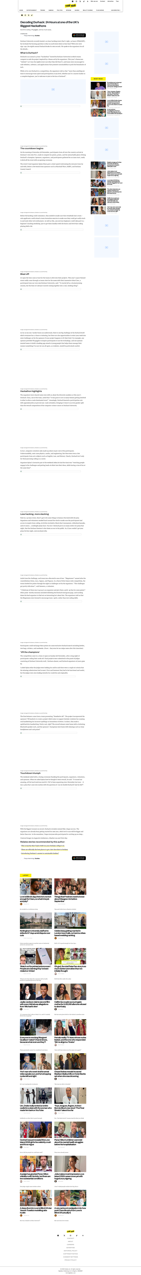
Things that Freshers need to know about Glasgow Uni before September (69, 899)
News (21, 10)
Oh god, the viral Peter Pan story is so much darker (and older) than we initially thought (70, 968)
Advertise (111, 1)
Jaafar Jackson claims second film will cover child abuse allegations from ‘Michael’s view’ (35, 1004)
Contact (102, 1)
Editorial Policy (70, 1251)
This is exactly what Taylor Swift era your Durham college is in (43, 846)
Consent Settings (70, 1257)
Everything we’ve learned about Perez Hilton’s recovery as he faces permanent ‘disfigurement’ (114, 84)
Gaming (51, 10)
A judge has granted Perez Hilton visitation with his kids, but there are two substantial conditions (35, 1176)
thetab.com (67, 1269)
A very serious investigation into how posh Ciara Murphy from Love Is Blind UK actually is (70, 1210)
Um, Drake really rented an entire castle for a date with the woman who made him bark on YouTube (36, 1108)
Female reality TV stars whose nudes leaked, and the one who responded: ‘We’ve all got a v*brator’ (70, 1039)
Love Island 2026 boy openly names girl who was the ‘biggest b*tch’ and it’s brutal (114, 182)
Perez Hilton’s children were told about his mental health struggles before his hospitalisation (68, 1142)
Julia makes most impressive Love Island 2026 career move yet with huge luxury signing (69, 1176)
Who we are (94, 1)
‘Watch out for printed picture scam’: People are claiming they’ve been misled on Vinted (35, 968)
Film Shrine (100, 10)
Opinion (68, 10)
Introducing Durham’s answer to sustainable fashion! (40, 853)
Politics (59, 10)
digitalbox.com (71, 1273)
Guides (77, 10)
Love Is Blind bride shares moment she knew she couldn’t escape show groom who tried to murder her (114, 103)
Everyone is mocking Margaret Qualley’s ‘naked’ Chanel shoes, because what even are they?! (33, 1039)
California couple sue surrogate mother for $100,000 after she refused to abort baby (70, 1004)
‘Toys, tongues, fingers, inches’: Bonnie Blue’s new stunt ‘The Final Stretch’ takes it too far (69, 1108)
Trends (42, 10)
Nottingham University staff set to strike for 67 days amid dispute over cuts (35, 933)
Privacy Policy (71, 1260)
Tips (117, 1)
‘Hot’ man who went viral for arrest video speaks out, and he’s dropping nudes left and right (35, 1073)
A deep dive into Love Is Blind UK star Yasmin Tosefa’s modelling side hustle (35, 1210)
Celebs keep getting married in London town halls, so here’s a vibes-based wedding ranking (70, 933)
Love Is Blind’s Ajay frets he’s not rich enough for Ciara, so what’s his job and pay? (35, 899)
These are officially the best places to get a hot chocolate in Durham (44, 849)
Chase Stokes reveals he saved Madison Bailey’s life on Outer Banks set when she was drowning (70, 1073)
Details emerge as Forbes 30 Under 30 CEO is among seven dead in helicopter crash (114, 164)
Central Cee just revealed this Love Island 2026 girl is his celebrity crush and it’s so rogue (35, 1142)
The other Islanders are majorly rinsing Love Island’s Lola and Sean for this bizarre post (114, 191)
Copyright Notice (70, 1254)
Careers (70, 1244)
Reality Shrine (88, 10)
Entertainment (32, 10)
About (70, 1241)
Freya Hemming (29, 35)
